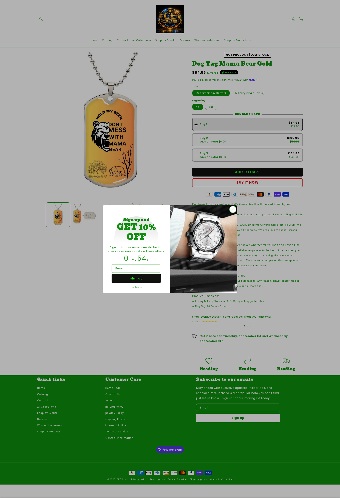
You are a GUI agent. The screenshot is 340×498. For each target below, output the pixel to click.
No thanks (136, 287)
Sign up (136, 278)
